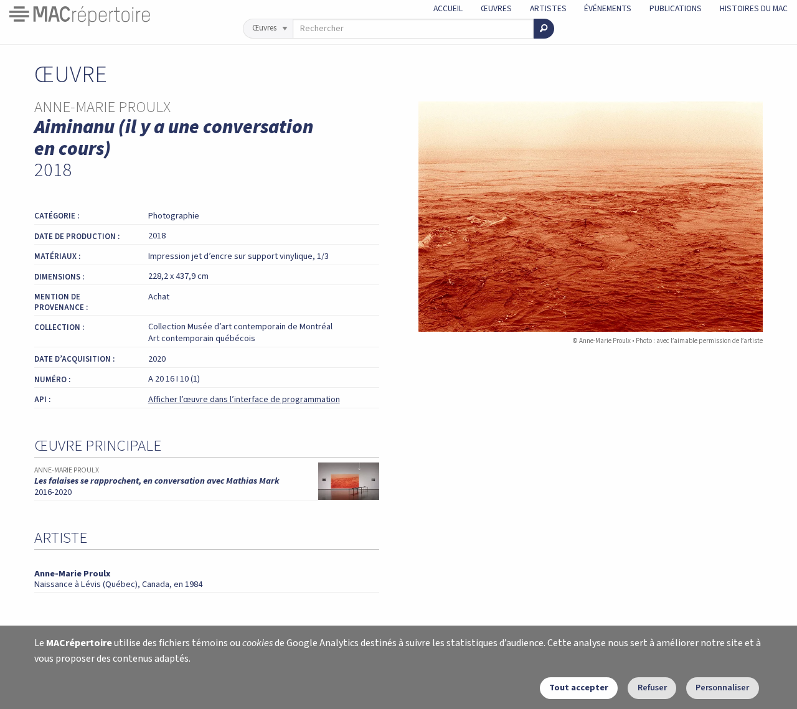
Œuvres (496, 8)
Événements (607, 8)
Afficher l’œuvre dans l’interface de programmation (244, 399)
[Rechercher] (544, 29)
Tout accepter (578, 687)
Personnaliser (722, 687)
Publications (675, 8)
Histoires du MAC (754, 8)
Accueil (448, 8)
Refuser (652, 687)
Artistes (548, 8)
